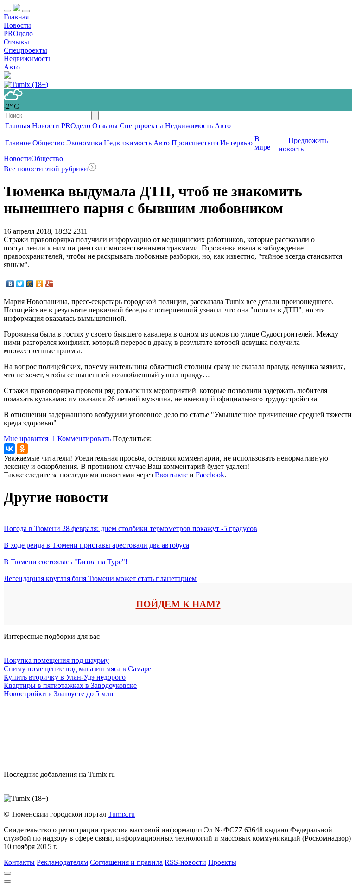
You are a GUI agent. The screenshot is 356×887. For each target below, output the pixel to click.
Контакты (19, 862)
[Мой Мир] (30, 284)
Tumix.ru (121, 814)
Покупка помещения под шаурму (56, 660)
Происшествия (195, 143)
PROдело (18, 33)
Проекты (222, 862)
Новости (17, 25)
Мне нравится (30, 439)
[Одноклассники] (39, 284)
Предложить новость (303, 145)
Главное (18, 143)
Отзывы (16, 42)
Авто (12, 67)
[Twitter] (20, 284)
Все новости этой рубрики (46, 169)
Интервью (236, 143)
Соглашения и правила (126, 862)
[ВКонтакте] (10, 284)
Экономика (84, 143)
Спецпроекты (25, 50)
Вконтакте (171, 475)
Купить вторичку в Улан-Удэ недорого (65, 677)
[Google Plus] (49, 284)
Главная (16, 17)
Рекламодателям (62, 862)
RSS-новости (185, 862)
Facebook (210, 475)
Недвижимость (27, 58)
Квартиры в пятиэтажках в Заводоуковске (70, 685)
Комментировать (84, 439)
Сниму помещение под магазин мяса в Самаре (77, 669)
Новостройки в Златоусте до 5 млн (59, 694)
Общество (48, 143)
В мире (262, 143)
